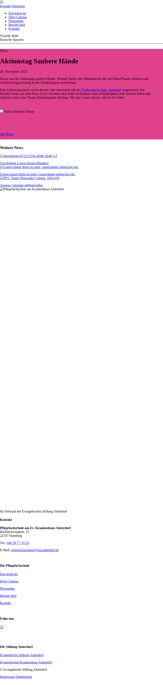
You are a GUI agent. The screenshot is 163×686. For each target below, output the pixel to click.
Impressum (7, 677)
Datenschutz (23, 677)
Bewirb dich (16, 25)
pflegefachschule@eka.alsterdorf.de (35, 550)
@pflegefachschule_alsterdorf (101, 90)
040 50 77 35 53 (18, 543)
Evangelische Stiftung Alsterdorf (22, 655)
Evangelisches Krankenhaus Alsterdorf (26, 662)
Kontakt (13, 28)
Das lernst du (17, 13)
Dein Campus (17, 17)
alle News (6, 134)
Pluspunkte (15, 21)
